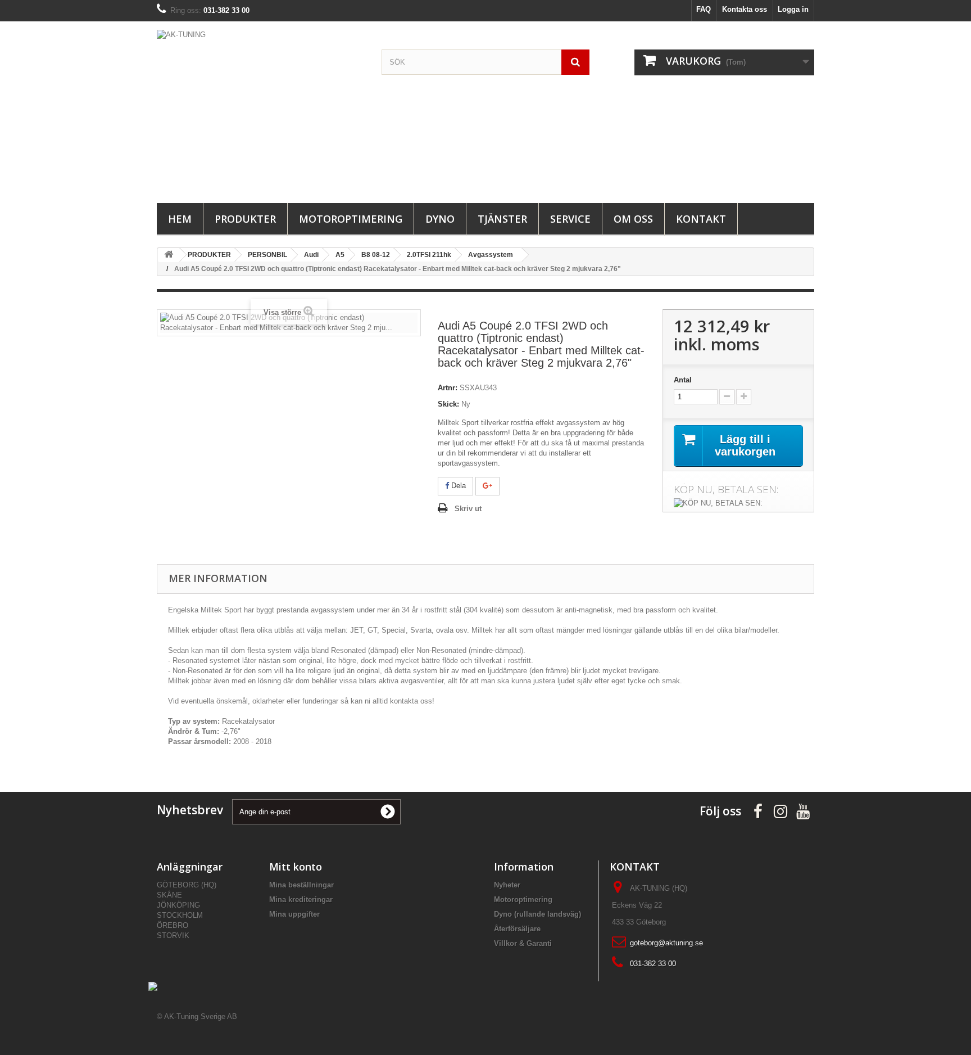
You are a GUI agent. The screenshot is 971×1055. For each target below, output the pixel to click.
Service (570, 219)
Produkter (245, 219)
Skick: (448, 404)
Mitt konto (295, 866)
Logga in (793, 9)
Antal (683, 380)
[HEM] (168, 255)
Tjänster (502, 219)
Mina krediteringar (301, 899)
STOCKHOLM (180, 915)
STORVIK (173, 935)
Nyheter (507, 885)
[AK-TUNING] (261, 109)
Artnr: (447, 388)
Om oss (633, 219)
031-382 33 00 (653, 963)
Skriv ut (468, 508)
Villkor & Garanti (523, 943)
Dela (457, 485)
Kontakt (701, 219)
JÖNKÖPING (178, 905)
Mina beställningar (301, 885)
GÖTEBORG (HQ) (186, 885)
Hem (180, 219)
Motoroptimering (350, 219)
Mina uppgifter (294, 914)
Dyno (440, 219)
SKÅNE (169, 895)
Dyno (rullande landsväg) (537, 914)
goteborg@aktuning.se (666, 943)
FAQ (703, 9)
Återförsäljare (517, 929)
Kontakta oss (744, 9)
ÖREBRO (172, 925)
